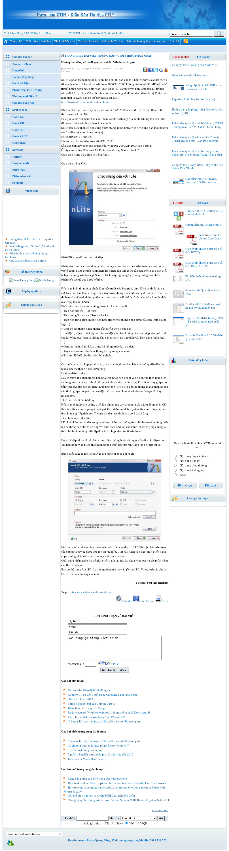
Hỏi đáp (46, 41)
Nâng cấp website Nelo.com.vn (190, 75)
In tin (165, 601)
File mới (181, 202)
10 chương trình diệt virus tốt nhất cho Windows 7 (98, 745)
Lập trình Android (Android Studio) (102, 33)
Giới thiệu (32, 41)
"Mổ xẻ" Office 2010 (80, 699)
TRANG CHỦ (73, 55)
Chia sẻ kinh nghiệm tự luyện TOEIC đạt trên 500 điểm (101, 795)
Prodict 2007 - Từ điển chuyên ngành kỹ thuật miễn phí (203, 305)
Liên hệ (174, 41)
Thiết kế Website (64, 41)
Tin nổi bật (203, 56)
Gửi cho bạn (147, 601)
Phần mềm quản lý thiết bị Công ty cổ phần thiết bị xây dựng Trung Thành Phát (197, 152)
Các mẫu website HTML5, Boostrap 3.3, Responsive (201, 180)
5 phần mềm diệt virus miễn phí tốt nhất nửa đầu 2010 (101, 754)
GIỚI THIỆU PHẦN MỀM (134, 55)
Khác (116, 664)
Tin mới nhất (181, 56)
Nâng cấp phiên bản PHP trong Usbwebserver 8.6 (97, 778)
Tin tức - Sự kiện (88, 41)
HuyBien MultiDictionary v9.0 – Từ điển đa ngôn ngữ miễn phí (204, 321)
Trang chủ (16, 41)
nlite (71, 592)
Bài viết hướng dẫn (138, 41)
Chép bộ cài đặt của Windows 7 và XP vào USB (96, 717)
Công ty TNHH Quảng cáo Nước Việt (194, 65)
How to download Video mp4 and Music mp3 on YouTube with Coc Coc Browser (117, 783)
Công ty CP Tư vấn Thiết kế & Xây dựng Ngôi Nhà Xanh (102, 694)
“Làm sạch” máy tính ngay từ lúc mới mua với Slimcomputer (104, 721)
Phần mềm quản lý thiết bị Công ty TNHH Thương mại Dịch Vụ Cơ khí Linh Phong (197, 125)
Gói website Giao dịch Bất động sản (89, 690)
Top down (202, 202)
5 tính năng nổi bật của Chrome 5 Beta (91, 703)
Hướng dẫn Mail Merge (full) (203, 224)
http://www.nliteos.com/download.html (85, 102)
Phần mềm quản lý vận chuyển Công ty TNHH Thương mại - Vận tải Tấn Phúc (196, 138)
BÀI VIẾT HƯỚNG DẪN (99, 55)
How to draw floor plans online (27, 260)
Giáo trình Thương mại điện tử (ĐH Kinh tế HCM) (203, 264)
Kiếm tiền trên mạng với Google (87, 708)
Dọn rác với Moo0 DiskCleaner (87, 759)
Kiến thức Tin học (112, 41)
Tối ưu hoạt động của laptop (85, 750)
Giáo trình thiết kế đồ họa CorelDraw (210, 236)
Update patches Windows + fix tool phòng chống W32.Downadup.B (109, 712)
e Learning (159, 41)
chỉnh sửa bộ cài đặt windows (93, 592)
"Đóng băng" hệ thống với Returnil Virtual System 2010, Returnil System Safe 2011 (118, 800)
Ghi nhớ (127, 601)
